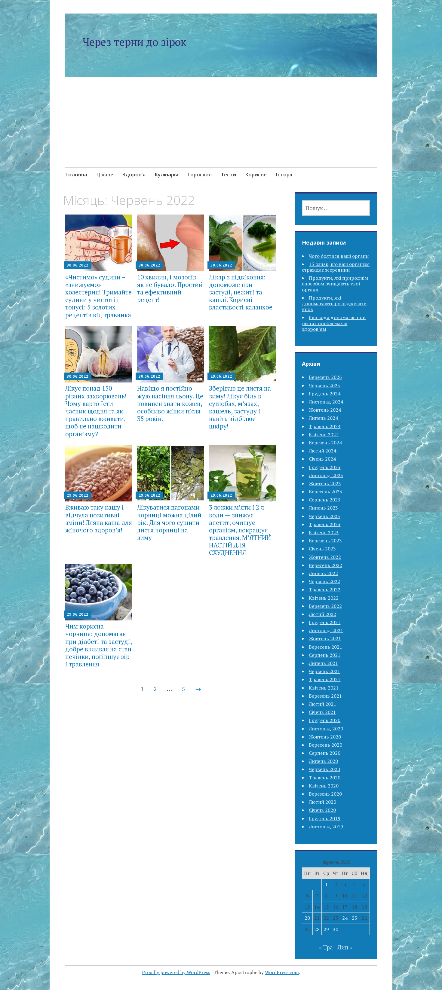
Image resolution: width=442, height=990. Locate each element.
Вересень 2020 (325, 745)
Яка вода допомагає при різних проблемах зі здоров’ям (334, 323)
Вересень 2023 (325, 491)
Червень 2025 (324, 385)
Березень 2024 (325, 442)
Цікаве (104, 174)
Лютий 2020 (322, 802)
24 (345, 918)
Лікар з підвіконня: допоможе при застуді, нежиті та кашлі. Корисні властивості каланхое (240, 292)
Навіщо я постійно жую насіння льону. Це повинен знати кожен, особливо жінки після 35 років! (170, 403)
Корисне (256, 174)
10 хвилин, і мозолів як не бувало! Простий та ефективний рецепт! (170, 288)
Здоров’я (134, 174)
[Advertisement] (221, 129)
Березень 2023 (325, 540)
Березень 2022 (325, 606)
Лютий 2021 (322, 704)
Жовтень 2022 (325, 557)
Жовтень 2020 (325, 736)
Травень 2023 (324, 524)
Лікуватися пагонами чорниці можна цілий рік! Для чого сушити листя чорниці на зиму (169, 522)
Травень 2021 (324, 679)
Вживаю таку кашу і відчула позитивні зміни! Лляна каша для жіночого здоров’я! (98, 518)
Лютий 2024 (322, 450)
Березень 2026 (325, 377)
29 (326, 929)
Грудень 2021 (324, 622)
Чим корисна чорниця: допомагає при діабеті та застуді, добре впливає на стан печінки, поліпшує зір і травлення (98, 645)
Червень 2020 (324, 769)
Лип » (345, 947)
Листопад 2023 (326, 475)
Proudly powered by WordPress (176, 972)
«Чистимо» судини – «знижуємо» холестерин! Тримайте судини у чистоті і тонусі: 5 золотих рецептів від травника (98, 296)
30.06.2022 (77, 265)
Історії (284, 174)
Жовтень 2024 (325, 410)
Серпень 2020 (324, 753)
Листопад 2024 (326, 401)
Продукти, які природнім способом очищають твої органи (335, 284)
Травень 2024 (324, 426)
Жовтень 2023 (325, 483)
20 (307, 918)
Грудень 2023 (324, 467)
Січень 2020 (322, 810)
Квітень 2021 (324, 687)
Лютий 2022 (322, 614)
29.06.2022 (221, 376)
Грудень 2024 (324, 393)
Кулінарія (166, 174)
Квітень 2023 (324, 532)
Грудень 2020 (324, 720)
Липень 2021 (323, 663)
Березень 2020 (325, 793)
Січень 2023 (322, 548)
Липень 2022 (323, 573)
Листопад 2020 (326, 728)
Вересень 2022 (325, 565)
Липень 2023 (323, 507)
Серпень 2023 (324, 499)
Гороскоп (199, 174)
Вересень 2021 (325, 647)
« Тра (326, 947)
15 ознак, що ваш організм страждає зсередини (336, 267)
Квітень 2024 (324, 434)
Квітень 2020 (324, 785)
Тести (228, 174)
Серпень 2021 (324, 655)
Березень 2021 (325, 696)
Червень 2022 (324, 581)
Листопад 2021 (326, 630)
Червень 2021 (324, 671)
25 (354, 918)
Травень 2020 (324, 777)
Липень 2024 (323, 418)
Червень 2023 (324, 516)
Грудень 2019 (324, 818)
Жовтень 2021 (325, 638)
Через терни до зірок (134, 42)
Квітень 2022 (324, 598)
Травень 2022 (324, 589)
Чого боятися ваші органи (339, 256)
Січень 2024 (322, 458)
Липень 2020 (323, 761)
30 (335, 929)
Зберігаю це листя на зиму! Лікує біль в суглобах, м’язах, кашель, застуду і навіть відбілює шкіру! (240, 407)
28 (317, 929)
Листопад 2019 (326, 826)
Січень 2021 (322, 712)
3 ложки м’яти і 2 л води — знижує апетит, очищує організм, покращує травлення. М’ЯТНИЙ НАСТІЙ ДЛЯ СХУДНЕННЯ (240, 530)
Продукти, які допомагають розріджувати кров (334, 303)
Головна (76, 174)
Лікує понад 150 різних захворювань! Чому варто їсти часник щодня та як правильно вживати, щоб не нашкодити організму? (96, 411)
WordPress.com (282, 972)
